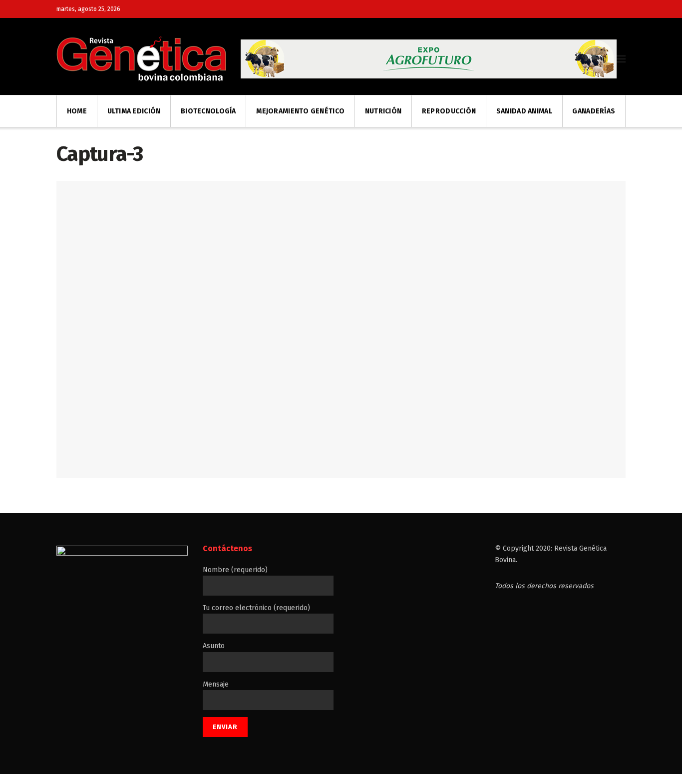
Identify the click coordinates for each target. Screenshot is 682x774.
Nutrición (383, 111)
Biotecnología (208, 111)
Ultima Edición (134, 111)
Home (77, 111)
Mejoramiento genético (300, 111)
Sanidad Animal (524, 111)
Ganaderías (593, 111)
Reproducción (449, 111)
